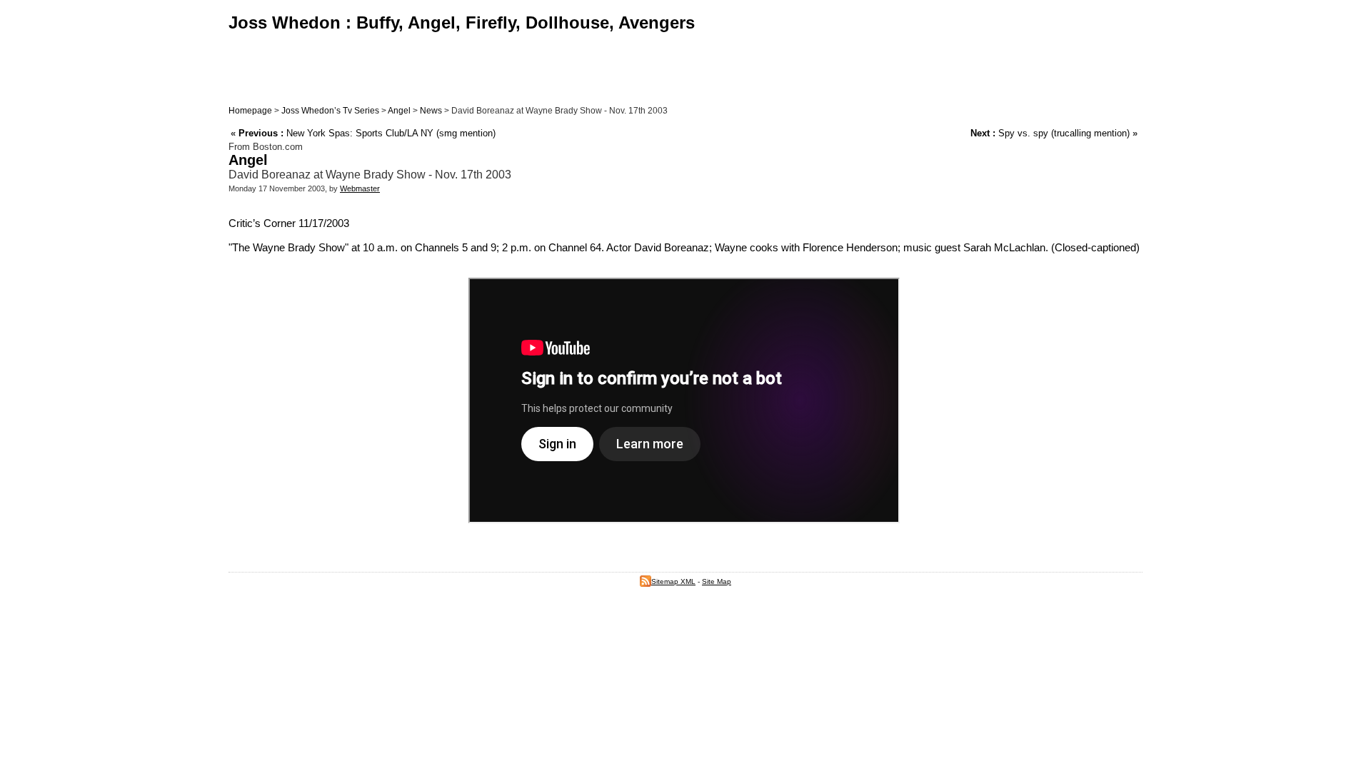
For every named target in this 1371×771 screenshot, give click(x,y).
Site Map (716, 581)
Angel (399, 111)
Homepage (250, 111)
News (431, 111)
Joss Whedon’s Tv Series (330, 111)
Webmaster (360, 188)
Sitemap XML (673, 581)
